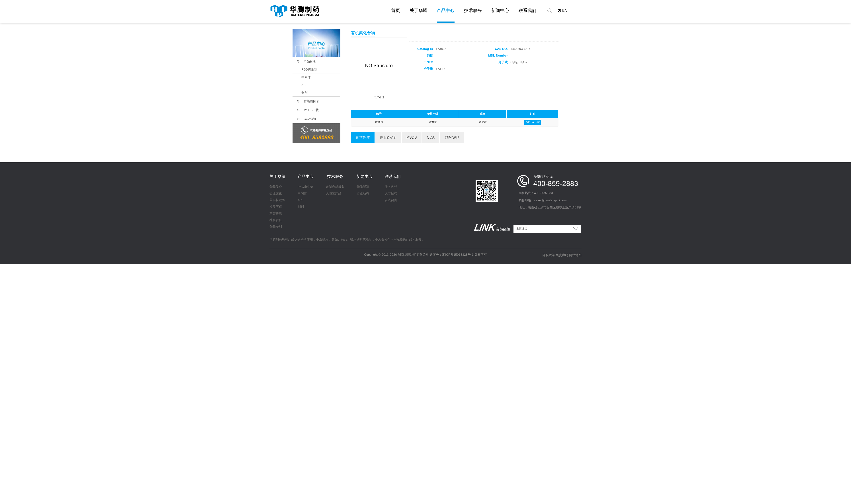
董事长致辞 (277, 200)
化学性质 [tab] (363, 137)
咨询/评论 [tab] (452, 137)
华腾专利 (275, 226)
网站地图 (575, 255)
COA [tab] (431, 137)
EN (564, 10)
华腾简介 (275, 186)
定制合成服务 (335, 186)
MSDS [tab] (411, 137)
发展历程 (275, 206)
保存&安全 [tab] (388, 137)
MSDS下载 (311, 110)
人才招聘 (391, 193)
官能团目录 (311, 101)
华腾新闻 (363, 186)
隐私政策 (549, 255)
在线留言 (391, 200)
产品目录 (310, 61)
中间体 (306, 77)
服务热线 (391, 186)
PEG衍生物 (309, 69)
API (303, 85)
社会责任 (275, 220)
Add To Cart (532, 122)
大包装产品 (333, 193)
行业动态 (363, 193)
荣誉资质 (275, 213)
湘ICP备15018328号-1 (458, 254)
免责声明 (562, 255)
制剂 (304, 92)
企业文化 (275, 193)
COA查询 (310, 119)
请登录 (433, 122)
